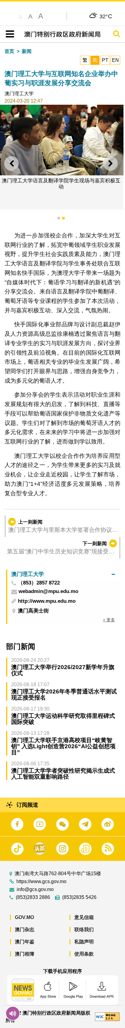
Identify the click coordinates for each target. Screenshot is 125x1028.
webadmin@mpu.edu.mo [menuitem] (48, 591)
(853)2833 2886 (33, 897)
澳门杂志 (24, 929)
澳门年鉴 (24, 941)
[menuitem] (63, 574)
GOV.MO (24, 917)
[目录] (8, 34)
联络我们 (84, 929)
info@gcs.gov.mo (35, 889)
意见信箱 (84, 917)
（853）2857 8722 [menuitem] (39, 583)
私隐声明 (84, 941)
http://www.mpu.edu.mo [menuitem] (47, 601)
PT (105, 60)
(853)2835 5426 (79, 897)
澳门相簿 (24, 953)
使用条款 (84, 953)
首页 (9, 51)
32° (106, 16)
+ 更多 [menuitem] (109, 619)
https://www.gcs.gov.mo (41, 881)
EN (115, 60)
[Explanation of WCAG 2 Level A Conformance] (107, 1016)
